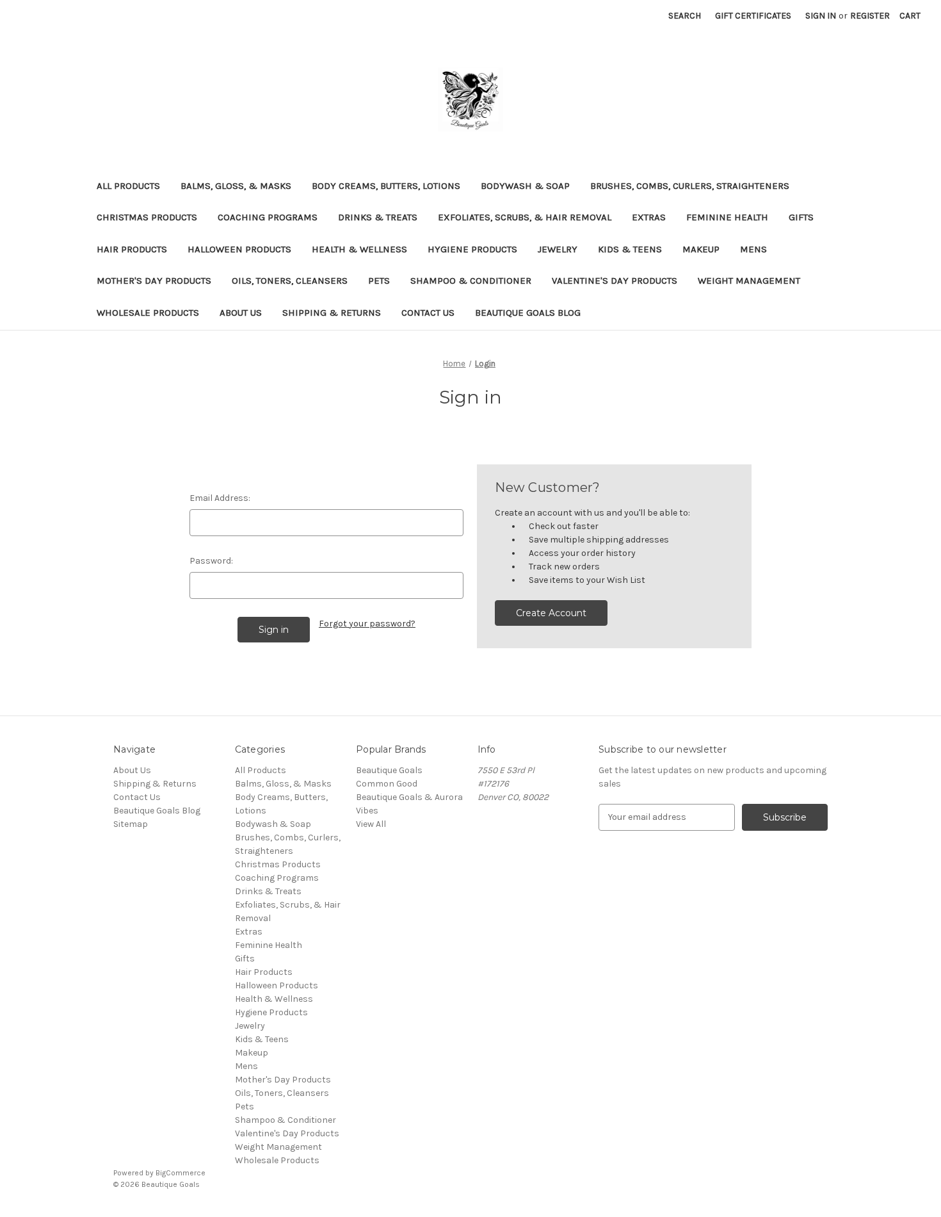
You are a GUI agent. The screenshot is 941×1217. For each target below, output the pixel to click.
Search (684, 15)
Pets (379, 280)
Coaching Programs (268, 217)
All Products (128, 186)
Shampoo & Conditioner (470, 280)
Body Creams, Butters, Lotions (386, 186)
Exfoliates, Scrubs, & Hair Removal (524, 217)
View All (371, 824)
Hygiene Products (472, 249)
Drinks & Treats (377, 217)
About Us (241, 312)
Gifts (801, 217)
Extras (649, 217)
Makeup (701, 249)
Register (870, 15)
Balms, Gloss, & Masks (236, 186)
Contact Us (427, 312)
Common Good (386, 783)
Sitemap (130, 824)
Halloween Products (239, 249)
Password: (211, 560)
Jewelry (557, 249)
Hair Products (132, 249)
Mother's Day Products (154, 280)
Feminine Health (727, 217)
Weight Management (749, 280)
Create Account (551, 613)
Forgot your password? (367, 623)
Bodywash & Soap (525, 186)
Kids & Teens (630, 249)
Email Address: (219, 498)
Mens (753, 249)
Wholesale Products (148, 312)
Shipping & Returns (331, 312)
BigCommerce (180, 1172)
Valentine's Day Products (614, 280)
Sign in (820, 15)
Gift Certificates (753, 15)
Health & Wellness (359, 249)
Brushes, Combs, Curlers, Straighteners (689, 186)
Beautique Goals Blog (528, 312)
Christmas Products (147, 217)
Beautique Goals (389, 770)
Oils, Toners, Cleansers (290, 280)
